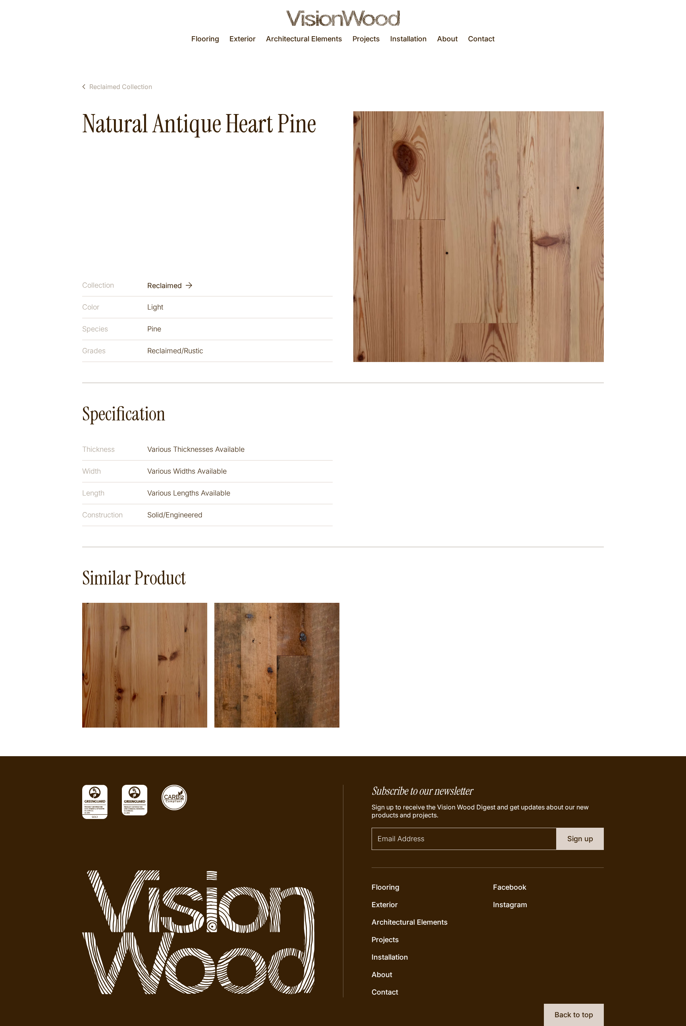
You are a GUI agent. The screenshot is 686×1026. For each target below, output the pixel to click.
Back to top (574, 1015)
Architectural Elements (304, 39)
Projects (366, 39)
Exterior (242, 39)
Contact (481, 39)
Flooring (205, 39)
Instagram (510, 904)
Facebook (509, 887)
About (447, 39)
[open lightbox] (478, 236)
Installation (408, 39)
